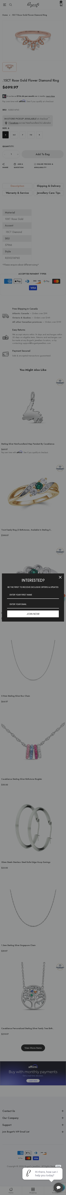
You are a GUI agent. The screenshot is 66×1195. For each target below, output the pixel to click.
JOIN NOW (33, 614)
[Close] (60, 577)
